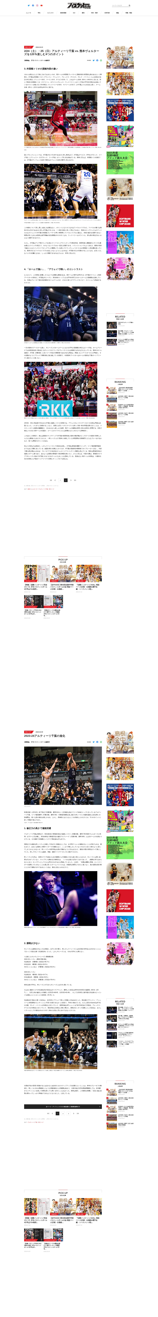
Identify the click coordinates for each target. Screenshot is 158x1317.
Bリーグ (28, 47)
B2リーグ (51, 489)
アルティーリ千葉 (43, 489)
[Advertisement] (79, 29)
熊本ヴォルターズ (32, 489)
